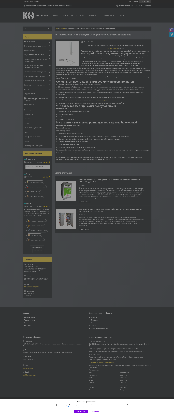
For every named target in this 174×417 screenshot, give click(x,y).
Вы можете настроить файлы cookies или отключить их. (86, 407)
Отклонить (95, 411)
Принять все (81, 411)
